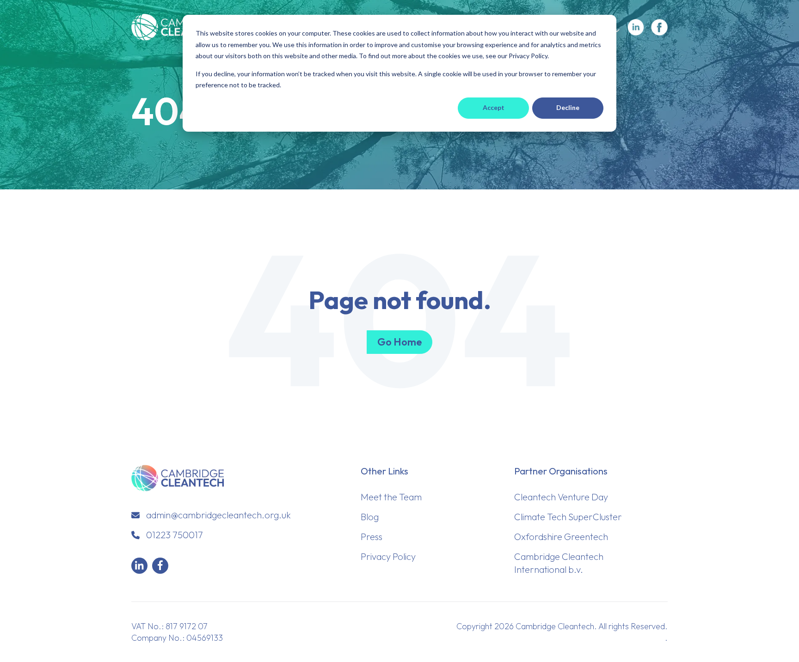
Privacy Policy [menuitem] (388, 556)
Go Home (399, 341)
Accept (493, 107)
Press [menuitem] (371, 536)
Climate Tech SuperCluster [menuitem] (568, 516)
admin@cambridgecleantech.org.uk (218, 515)
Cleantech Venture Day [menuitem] (561, 497)
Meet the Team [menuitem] (391, 497)
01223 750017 (174, 535)
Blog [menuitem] (370, 516)
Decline (567, 107)
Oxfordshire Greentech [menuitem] (561, 536)
